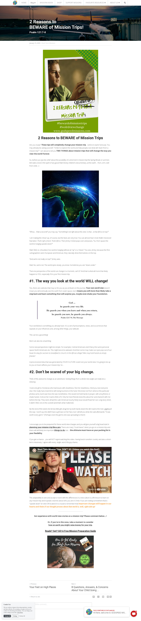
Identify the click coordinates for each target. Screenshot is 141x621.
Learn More (20, 612)
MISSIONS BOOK (46, 3)
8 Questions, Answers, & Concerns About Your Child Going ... (90, 589)
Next (73, 584)
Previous (33, 584)
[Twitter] (98, 597)
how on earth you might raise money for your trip (70, 525)
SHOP (59, 3)
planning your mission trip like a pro (45, 427)
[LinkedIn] (103, 597)
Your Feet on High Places (43, 587)
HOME (23, 3)
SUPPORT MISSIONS (73, 3)
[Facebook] (94, 597)
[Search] (125, 2)
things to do (59, 430)
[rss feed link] (111, 597)
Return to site (35, 597)
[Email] (108, 597)
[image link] (15, 3)
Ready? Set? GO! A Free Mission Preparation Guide (70, 531)
